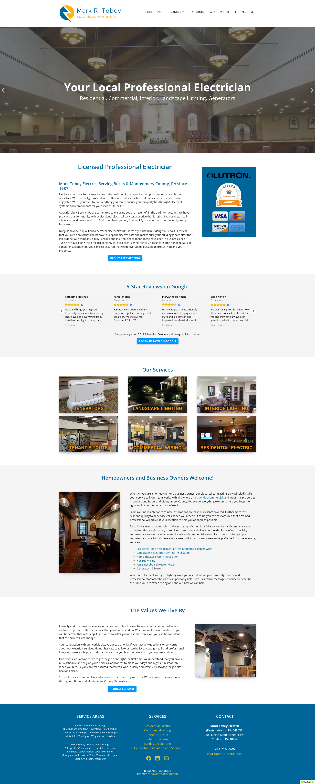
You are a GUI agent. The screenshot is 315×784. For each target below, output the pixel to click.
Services (176, 11)
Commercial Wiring (157, 730)
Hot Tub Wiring (145, 560)
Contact (240, 11)
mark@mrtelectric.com (224, 753)
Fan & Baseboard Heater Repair (156, 564)
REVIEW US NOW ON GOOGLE (158, 341)
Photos (225, 11)
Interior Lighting (157, 739)
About (162, 11)
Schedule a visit (68, 677)
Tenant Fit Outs (157, 735)
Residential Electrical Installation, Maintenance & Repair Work (174, 549)
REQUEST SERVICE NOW (125, 258)
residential (200, 497)
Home (149, 11)
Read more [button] (71, 325)
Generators (196, 11)
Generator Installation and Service (157, 748)
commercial (215, 497)
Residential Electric (158, 726)
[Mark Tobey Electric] (90, 13)
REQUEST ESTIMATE (122, 689)
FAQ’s (212, 11)
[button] (253, 310)
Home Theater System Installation (157, 556)
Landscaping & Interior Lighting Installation (163, 553)
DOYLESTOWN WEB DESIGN (164, 774)
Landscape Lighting (157, 744)
